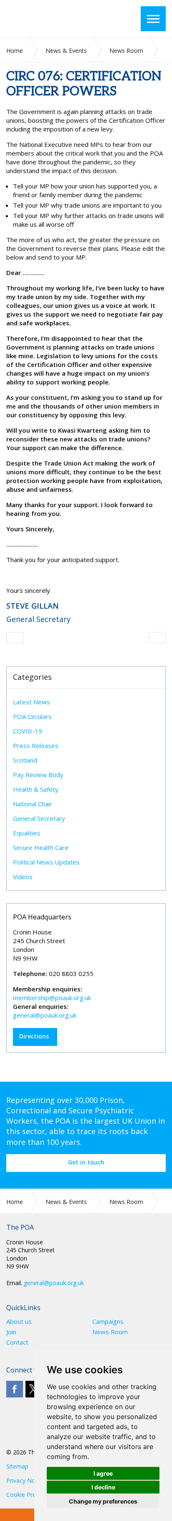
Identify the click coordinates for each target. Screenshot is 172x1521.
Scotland (25, 760)
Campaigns (108, 1321)
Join (11, 1332)
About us (19, 1321)
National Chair (32, 804)
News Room (110, 1332)
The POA (56, 18)
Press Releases (35, 745)
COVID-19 (27, 731)
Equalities (26, 833)
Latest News (31, 702)
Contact (17, 1342)
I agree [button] (103, 1473)
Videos (23, 876)
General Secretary (39, 818)
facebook (14, 1389)
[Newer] (157, 638)
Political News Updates (46, 862)
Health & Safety (35, 789)
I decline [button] (103, 1487)
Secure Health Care (40, 847)
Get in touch (86, 1162)
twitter (33, 1389)
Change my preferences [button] (103, 1501)
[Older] (15, 638)
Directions (34, 1036)
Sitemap (17, 1466)
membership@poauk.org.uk (52, 997)
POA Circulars (32, 716)
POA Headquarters (42, 917)
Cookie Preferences (32, 1495)
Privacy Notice (25, 1480)
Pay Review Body (38, 774)
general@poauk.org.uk (44, 1015)
